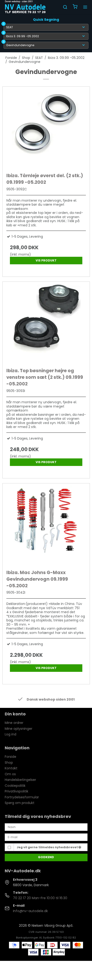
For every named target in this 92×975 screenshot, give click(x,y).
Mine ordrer (14, 722)
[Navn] (46, 826)
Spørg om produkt (19, 802)
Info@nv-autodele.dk (30, 911)
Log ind (10, 734)
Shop (9, 762)
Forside (10, 756)
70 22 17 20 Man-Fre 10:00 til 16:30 (40, 898)
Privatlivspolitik (16, 791)
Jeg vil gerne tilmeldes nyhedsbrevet (48, 847)
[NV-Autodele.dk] (25, 7)
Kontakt (11, 768)
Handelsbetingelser (20, 779)
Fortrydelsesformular (22, 797)
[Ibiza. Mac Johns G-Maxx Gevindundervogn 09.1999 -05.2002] (46, 525)
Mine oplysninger (18, 728)
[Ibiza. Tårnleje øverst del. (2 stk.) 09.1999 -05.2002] (46, 128)
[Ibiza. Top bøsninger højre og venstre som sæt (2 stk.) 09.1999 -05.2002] (46, 323)
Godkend (46, 857)
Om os (10, 774)
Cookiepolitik (15, 785)
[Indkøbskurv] (75, 7)
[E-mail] (46, 837)
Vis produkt (46, 260)
